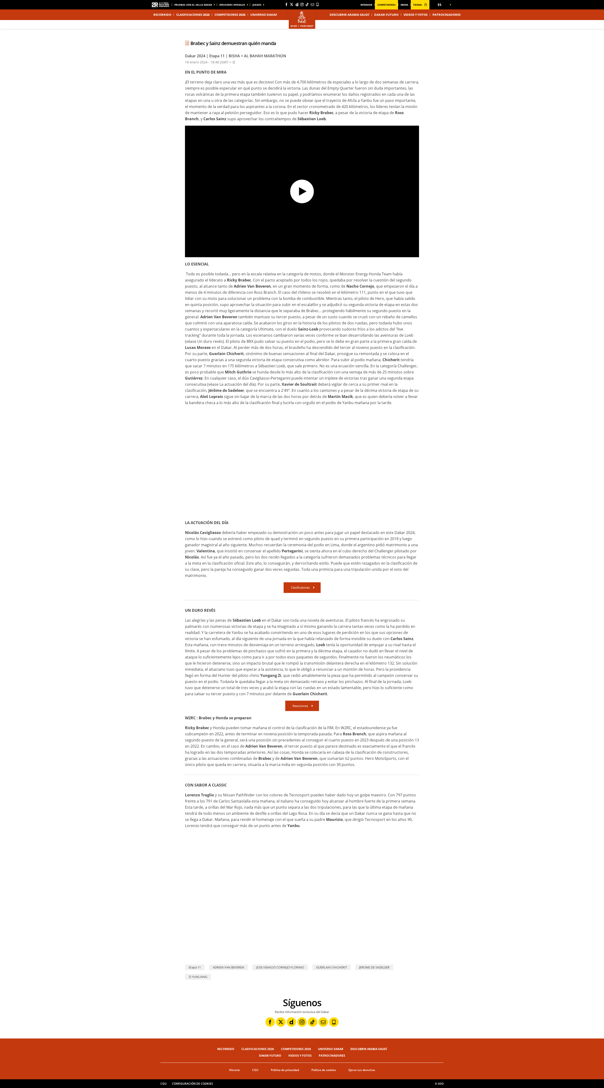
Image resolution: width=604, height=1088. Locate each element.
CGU (255, 1070)
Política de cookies (323, 1070)
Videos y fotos (415, 14)
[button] (441, 4)
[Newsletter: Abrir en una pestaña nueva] (312, 4)
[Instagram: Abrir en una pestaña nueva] (302, 4)
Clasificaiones (300, 587)
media (404, 4)
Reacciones (300, 706)
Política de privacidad (285, 1070)
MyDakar (366, 4)
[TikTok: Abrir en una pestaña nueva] (307, 4)
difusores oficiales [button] (232, 4)
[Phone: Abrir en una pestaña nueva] (317, 4)
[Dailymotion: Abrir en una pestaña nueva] (296, 4)
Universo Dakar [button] (263, 14)
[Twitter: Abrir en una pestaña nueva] (291, 4)
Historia (234, 1070)
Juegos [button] (256, 4)
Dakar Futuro (386, 14)
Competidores (386, 4)
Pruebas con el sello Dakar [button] (193, 4)
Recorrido (225, 1049)
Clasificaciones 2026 (193, 14)
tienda (418, 4)
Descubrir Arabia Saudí (349, 14)
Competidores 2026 (229, 14)
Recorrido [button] (162, 14)
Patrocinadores (446, 14)
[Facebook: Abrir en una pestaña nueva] (286, 4)
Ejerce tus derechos (361, 1070)
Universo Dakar (330, 1049)
